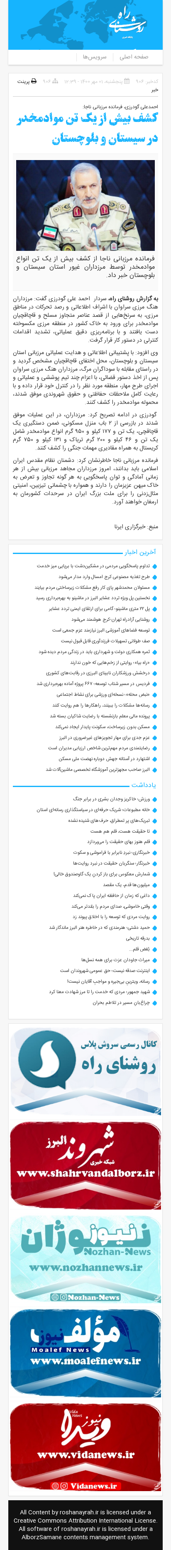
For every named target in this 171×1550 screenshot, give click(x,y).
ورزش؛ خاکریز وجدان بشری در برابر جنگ (111, 799)
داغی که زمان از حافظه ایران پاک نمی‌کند (111, 896)
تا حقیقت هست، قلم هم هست (120, 832)
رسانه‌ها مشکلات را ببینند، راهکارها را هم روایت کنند (101, 705)
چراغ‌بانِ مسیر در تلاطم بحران (121, 1003)
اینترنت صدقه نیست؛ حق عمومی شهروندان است (105, 971)
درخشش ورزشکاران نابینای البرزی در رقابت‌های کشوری (98, 673)
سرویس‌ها (95, 57)
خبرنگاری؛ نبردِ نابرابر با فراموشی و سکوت (111, 853)
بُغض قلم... (139, 949)
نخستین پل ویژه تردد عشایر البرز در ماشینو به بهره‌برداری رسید (93, 598)
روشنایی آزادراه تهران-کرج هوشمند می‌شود (110, 620)
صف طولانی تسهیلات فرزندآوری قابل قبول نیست (105, 641)
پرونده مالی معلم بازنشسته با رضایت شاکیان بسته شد (100, 716)
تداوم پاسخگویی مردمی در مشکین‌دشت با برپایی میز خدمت (93, 566)
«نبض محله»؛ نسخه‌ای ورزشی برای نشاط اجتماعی (103, 695)
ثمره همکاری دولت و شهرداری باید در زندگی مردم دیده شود (94, 652)
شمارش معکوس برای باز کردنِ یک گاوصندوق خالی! (102, 874)
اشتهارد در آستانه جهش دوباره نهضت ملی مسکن (104, 759)
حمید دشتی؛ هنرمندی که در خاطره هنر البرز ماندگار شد (99, 928)
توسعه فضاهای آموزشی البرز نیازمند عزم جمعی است (101, 630)
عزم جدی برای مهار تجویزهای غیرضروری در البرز (104, 738)
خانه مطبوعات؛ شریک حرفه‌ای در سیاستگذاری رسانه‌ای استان (93, 810)
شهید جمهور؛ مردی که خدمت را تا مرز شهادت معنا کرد (99, 992)
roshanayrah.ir (79, 1513)
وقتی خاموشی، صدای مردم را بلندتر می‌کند (110, 907)
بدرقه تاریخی (138, 939)
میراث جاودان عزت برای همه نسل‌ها (115, 960)
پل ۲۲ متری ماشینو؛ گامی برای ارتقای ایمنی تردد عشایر (99, 609)
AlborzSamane (42, 1538)
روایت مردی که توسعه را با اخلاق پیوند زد (111, 917)
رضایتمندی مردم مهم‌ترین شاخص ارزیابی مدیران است (99, 748)
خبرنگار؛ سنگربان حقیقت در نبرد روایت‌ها (111, 863)
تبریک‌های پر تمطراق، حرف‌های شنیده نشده (109, 821)
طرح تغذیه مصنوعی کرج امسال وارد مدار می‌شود (104, 577)
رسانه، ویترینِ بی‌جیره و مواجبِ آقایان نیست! (108, 982)
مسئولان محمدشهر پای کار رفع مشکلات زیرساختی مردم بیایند (92, 588)
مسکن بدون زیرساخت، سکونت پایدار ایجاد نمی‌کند (102, 727)
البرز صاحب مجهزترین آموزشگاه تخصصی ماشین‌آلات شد (98, 770)
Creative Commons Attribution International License (85, 1521)
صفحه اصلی (134, 57)
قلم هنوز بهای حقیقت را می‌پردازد (118, 842)
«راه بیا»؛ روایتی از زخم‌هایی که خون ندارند (110, 663)
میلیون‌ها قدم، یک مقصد (126, 885)
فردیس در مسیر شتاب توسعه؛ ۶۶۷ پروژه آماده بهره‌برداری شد (93, 684)
